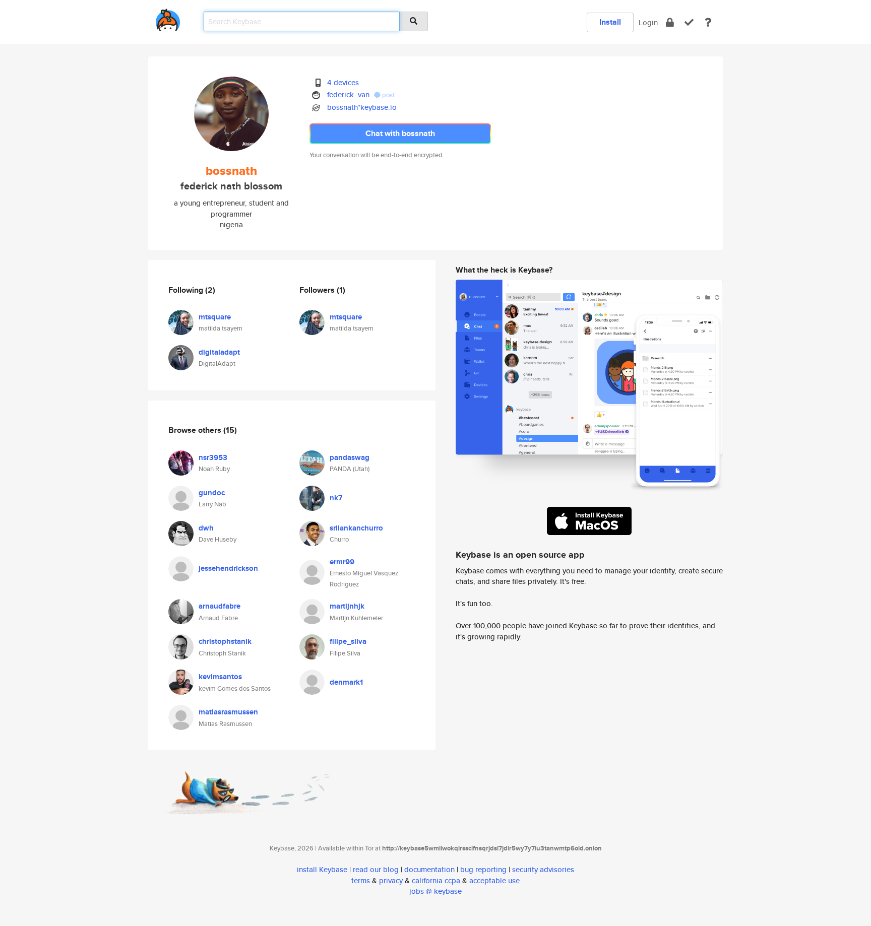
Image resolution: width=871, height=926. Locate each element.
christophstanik (225, 641)
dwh (206, 528)
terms (360, 880)
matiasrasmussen (228, 711)
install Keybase (322, 869)
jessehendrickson (228, 568)
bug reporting (483, 869)
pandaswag (349, 457)
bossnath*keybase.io (362, 107)
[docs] (708, 22)
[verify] (689, 22)
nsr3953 (213, 457)
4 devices (343, 82)
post (388, 95)
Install (610, 22)
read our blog (376, 869)
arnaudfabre (219, 606)
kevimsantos (220, 676)
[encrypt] (670, 22)
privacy (391, 880)
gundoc (212, 492)
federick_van (348, 94)
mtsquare (215, 316)
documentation (429, 869)
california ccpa (436, 880)
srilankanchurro (356, 528)
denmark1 (346, 682)
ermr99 (342, 561)
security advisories (543, 869)
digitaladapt (219, 352)
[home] (168, 18)
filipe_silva (348, 641)
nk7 (336, 497)
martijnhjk (347, 606)
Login (648, 22)
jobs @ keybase (435, 891)
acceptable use (494, 880)
